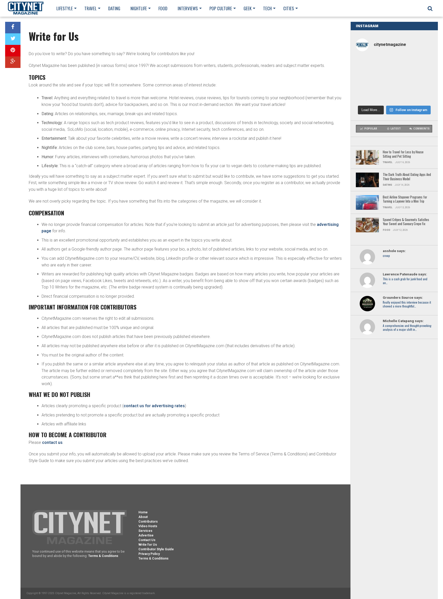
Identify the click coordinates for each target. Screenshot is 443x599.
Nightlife (138, 8)
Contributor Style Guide (156, 549)
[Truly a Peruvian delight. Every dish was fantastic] (394, 94)
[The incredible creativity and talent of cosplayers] (368, 64)
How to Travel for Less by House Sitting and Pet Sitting (403, 154)
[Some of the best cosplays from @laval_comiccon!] (420, 94)
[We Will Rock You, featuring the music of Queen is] (368, 94)
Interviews (188, 8)
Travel (90, 8)
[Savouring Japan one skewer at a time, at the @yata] (394, 79)
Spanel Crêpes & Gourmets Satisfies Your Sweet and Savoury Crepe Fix (406, 222)
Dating (114, 8)
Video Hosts (147, 526)
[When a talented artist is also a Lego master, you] (394, 64)
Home (143, 512)
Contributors (148, 521)
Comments (421, 128)
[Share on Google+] (13, 62)
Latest (395, 128)
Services (145, 531)
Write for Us (147, 544)
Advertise (146, 535)
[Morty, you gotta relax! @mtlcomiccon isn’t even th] (420, 64)
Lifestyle (64, 8)
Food (162, 8)
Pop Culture (220, 8)
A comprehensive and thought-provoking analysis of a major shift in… (407, 328)
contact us (52, 442)
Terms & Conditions (103, 556)
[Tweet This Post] (13, 39)
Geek (247, 8)
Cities (288, 8)
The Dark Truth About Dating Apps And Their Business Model (407, 177)
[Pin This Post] (13, 50)
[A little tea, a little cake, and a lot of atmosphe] (368, 79)
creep (386, 256)
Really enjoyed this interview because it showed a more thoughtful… (407, 304)
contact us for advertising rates (154, 405)
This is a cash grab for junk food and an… (405, 281)
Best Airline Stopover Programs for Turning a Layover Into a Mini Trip (405, 199)
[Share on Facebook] (13, 27)
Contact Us (146, 540)
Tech (267, 8)
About (143, 517)
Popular (370, 128)
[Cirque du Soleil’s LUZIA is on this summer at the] (420, 79)
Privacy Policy (149, 554)
